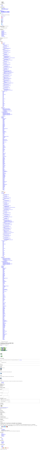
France (3, 58)
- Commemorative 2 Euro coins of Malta (8, 224)
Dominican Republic (5, 139)
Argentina (4, 271)
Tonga (3, 180)
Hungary (3, 150)
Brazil (3, 129)
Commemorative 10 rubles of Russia (6, 113)
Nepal (3, 314)
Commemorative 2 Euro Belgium (7, 48)
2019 (3, 245)
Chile (3, 134)
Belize (3, 127)
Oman (3, 167)
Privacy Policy (3, 435)
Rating (1, 389)
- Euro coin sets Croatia (6, 200)
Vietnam (3, 336)
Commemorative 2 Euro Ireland (7, 64)
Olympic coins (3, 34)
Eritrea (3, 142)
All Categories (3, 30)
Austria (3, 195)
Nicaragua (4, 315)
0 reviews (1, 345)
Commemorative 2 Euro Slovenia (7, 85)
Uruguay (3, 185)
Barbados (4, 126)
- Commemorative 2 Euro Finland (7, 205)
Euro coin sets (5, 45)
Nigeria (3, 166)
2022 (3, 243)
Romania (4, 170)
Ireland (3, 213)
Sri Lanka (4, 326)
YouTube (2, 18)
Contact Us (3, 445)
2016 (3, 97)
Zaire (3, 338)
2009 (3, 102)
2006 (3, 105)
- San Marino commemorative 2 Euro (7, 231)
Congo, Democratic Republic (6, 136)
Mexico (3, 311)
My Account (3, 441)
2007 (3, 104)
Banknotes (3, 267)
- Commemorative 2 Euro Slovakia (7, 233)
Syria (3, 178)
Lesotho (3, 157)
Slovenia (3, 234)
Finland (3, 55)
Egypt (3, 141)
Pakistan (3, 317)
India (3, 300)
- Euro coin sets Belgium (6, 198)
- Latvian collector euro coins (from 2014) (8, 260)
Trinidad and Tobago (5, 181)
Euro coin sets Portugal (6, 80)
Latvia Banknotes (4, 156)
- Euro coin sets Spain (6, 237)
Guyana (3, 297)
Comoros (4, 285)
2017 (3, 246)
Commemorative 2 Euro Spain (7, 87)
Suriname (4, 177)
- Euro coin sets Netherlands (7, 228)
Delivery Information (4, 434)
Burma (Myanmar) (4, 281)
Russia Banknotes (4, 320)
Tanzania (4, 329)
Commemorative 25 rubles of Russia (6, 264)
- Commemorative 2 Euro (6, 194)
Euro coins (3, 193)
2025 (3, 241)
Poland (3, 319)
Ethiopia (3, 143)
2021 (3, 244)
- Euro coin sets (5, 196)
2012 (3, 100)
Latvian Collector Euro (6, 69)
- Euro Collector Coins (6, 204)
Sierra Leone (4, 322)
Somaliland (4, 324)
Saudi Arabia (4, 321)
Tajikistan (4, 179)
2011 (3, 101)
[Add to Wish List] (0, 364)
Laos (3, 305)
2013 (3, 249)
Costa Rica (4, 137)
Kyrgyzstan (4, 155)
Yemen (3, 187)
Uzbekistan (4, 335)
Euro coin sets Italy (6, 66)
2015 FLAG (4, 248)
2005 (3, 255)
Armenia (3, 122)
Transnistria (4, 330)
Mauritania (4, 161)
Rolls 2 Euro (3, 107)
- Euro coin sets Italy (6, 216)
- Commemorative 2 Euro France (7, 208)
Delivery (2, 2)
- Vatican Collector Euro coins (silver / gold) (8, 239)
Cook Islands (4, 286)
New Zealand (4, 165)
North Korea (4, 316)
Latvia (3, 217)
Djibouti (3, 288)
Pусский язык (6, 9)
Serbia (3, 172)
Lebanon (3, 306)
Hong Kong (4, 149)
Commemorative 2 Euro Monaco (7, 76)
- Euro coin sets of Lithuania (7, 220)
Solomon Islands (4, 173)
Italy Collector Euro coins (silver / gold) (8, 67)
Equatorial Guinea (4, 291)
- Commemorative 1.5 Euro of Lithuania (8, 221)
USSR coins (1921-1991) (5, 112)
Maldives (4, 310)
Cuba (3, 138)
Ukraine (3, 183)
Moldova (4, 162)
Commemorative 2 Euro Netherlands (7, 78)
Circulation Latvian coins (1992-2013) (6, 259)
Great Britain (4, 146)
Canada (3, 133)
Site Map (2, 446)
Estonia (3, 53)
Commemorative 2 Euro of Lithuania (7, 70)
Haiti (3, 148)
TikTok (2, 22)
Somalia (3, 174)
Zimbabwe (4, 339)
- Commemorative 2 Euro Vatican (7, 238)
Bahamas (4, 124)
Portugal (3, 79)
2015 (3, 98)
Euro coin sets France (6, 59)
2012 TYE (4, 250)
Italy (3, 65)
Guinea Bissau (4, 147)
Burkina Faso (4, 131)
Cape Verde (4, 283)
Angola (3, 121)
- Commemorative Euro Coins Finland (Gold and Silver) (9, 207)
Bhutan (3, 277)
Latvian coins (3, 33)
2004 (3, 106)
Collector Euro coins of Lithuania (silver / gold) (8, 72)
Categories (3, 191)
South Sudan (4, 176)
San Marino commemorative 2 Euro (7, 81)
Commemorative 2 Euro (4, 32)
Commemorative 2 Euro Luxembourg (7, 73)
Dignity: (1, 395)
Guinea (3, 296)
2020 (3, 95)
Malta (3, 74)
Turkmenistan (4, 182)
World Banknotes (3, 36)
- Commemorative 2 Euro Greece (7, 212)
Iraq (3, 152)
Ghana (3, 295)
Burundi (3, 132)
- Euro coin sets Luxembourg (7, 223)
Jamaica (3, 153)
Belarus (3, 276)
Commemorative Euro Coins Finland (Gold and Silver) (9, 57)
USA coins (3, 266)
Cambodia (4, 282)
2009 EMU (4, 103)
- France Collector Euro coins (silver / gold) (8, 209)
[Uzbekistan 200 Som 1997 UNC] (3, 352)
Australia (4, 123)
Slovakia (3, 83)
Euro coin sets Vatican (6, 89)
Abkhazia (4, 268)
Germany (4, 60)
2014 (3, 99)
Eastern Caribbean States (5, 140)
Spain (3, 236)
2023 (3, 93)
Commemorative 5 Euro (6, 56)
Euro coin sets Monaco (6, 77)
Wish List (2, 442)
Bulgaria (4, 49)
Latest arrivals (3, 31)
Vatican (3, 88)
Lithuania (4, 219)
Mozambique (4, 163)
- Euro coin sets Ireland (6, 214)
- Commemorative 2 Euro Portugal (7, 229)
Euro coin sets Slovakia (6, 84)
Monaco (3, 225)
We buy (2, 433)
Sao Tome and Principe (5, 171)
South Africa (4, 175)
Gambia (3, 144)
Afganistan (4, 119)
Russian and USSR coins (4, 261)
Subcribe (1, 413)
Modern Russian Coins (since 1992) (6, 262)
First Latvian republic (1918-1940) (6, 108)
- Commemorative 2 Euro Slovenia (7, 235)
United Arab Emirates (5, 184)
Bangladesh (4, 125)
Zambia (3, 189)
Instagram (2, 17)
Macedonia (4, 158)
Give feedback (1, 403)
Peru (3, 168)
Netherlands (4, 227)
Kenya (3, 154)
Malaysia (4, 160)
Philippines (4, 169)
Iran (3, 301)
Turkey (3, 331)
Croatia (3, 199)
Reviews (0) (3, 382)
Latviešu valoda (6, 8)
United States (4, 334)
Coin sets (4, 115)
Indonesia (4, 151)
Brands (2, 438)
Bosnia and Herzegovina (5, 128)
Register (2, 5)
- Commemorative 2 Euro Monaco (7, 226)
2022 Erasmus (4, 94)
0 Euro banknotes (4, 118)
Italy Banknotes (4, 302)
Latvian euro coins (4, 110)
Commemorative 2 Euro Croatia (7, 50)
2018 (3, 96)
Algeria (3, 120)
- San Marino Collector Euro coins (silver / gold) (9, 232)
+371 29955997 (3, 429)
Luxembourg (4, 222)
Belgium (3, 47)
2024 (3, 92)
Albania (3, 269)
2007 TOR (4, 254)
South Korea (4, 325)
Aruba (3, 272)
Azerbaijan (4, 273)
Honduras (4, 298)
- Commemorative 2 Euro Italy (7, 215)
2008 (3, 253)
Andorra (3, 44)
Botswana (4, 278)
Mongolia (4, 312)
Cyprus (3, 51)
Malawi (3, 309)
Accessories (3, 35)
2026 (4, 91)
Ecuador (3, 290)
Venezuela (4, 186)
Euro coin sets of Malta (6, 75)
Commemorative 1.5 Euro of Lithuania (8, 71)
